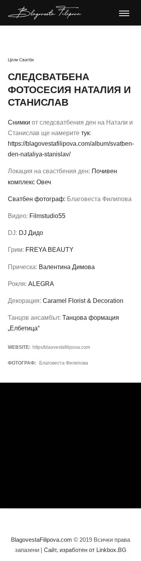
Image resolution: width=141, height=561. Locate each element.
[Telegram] (106, 520)
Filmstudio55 (47, 216)
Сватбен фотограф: (36, 199)
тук (85, 133)
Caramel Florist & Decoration (83, 300)
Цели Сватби (21, 59)
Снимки (19, 122)
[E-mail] (82, 520)
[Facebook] (35, 520)
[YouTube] (59, 520)
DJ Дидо (31, 232)
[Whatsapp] (70, 520)
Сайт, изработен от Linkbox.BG (85, 549)
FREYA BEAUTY (49, 249)
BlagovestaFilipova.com (41, 539)
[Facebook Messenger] (94, 520)
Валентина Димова (67, 267)
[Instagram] (47, 520)
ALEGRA (41, 283)
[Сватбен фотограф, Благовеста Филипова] (45, 13)
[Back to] (25, 36)
